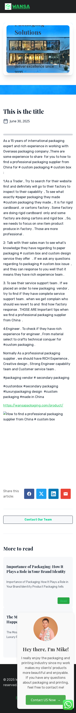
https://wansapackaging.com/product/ (33, 405)
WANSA (21, 6)
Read (63, 600)
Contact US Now (46, 700)
